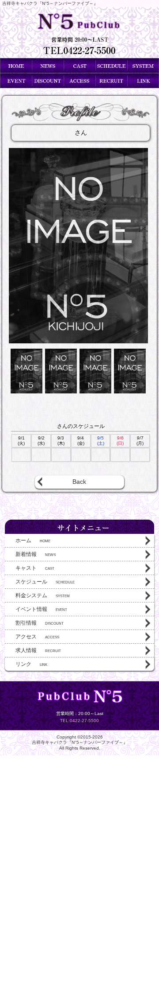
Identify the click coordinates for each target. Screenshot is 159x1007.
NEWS (35, 554)
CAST (34, 568)
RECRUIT (38, 650)
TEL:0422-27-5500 (79, 720)
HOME (32, 540)
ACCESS (37, 637)
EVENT (41, 609)
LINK (31, 664)
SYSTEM (42, 595)
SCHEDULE (45, 582)
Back (79, 481)
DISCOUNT (39, 623)
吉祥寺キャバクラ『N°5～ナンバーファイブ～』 (80, 742)
